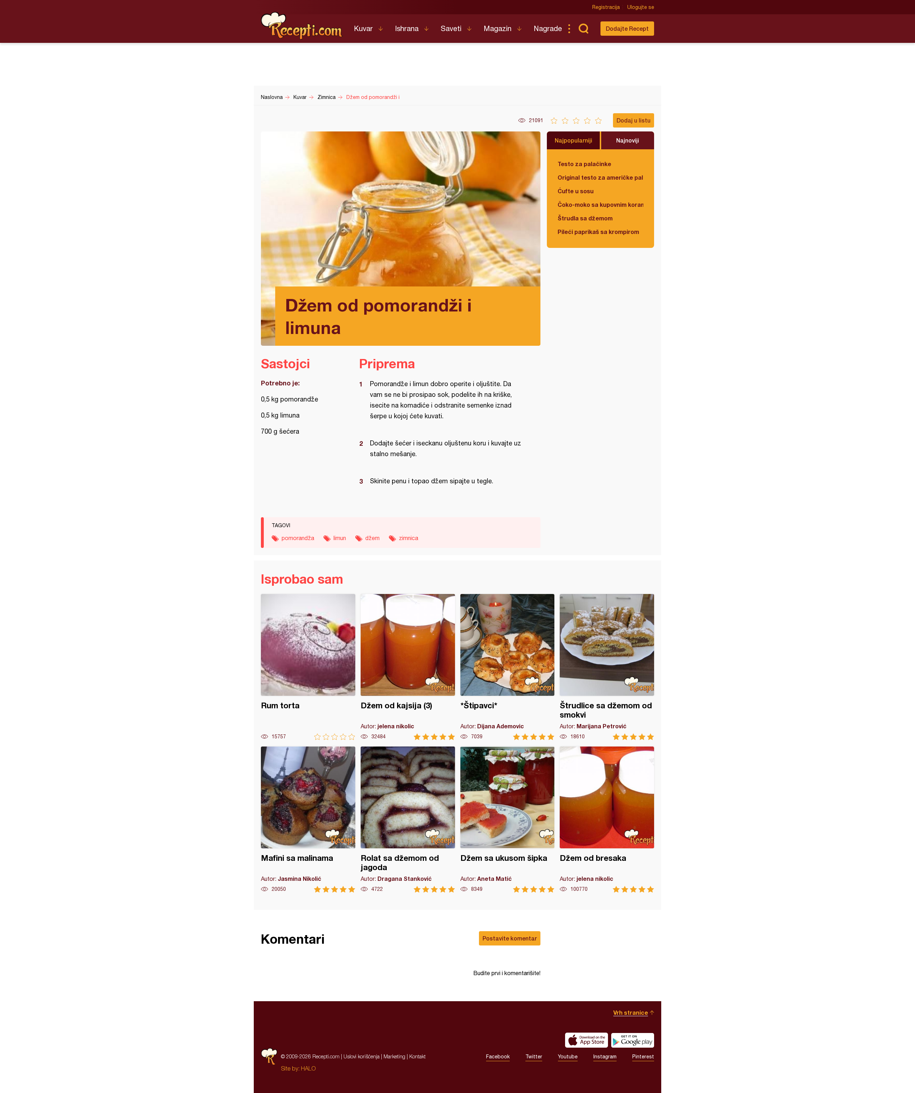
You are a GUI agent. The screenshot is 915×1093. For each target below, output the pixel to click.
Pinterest (643, 1056)
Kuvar (363, 28)
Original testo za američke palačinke (600, 177)
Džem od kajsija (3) (408, 667)
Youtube (568, 1056)
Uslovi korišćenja (361, 1056)
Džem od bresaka (607, 820)
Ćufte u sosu (576, 191)
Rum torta (308, 667)
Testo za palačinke (584, 163)
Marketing (394, 1056)
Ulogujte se (640, 7)
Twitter (533, 1056)
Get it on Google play (632, 1040)
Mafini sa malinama (308, 820)
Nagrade (548, 28)
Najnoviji (627, 140)
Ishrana (407, 28)
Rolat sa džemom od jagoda (408, 820)
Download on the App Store (586, 1040)
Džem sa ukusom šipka (507, 820)
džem (372, 538)
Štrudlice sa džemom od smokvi (607, 667)
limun (339, 538)
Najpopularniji (573, 140)
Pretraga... (583, 29)
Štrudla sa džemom (585, 218)
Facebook (498, 1056)
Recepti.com (302, 26)
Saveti (451, 28)
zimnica (408, 538)
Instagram (605, 1056)
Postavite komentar (510, 938)
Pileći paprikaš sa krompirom (598, 231)
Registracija (606, 7)
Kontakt (417, 1056)
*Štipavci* (507, 667)
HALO (308, 1068)
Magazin (497, 28)
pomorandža (298, 538)
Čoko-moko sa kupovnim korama (600, 204)
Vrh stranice (630, 1012)
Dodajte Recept (627, 28)
